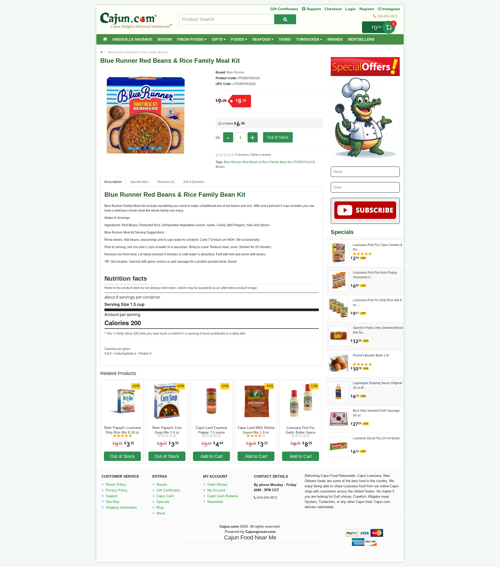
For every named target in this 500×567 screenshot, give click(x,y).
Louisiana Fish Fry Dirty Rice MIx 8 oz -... (377, 302)
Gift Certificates (284, 9)
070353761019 (304, 162)
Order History (216, 484)
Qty (218, 137)
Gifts (218, 39)
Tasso (285, 39)
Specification (139, 182)
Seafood (261, 39)
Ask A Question (193, 182)
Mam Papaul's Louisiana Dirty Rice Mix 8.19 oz (122, 430)
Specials (162, 502)
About (160, 513)
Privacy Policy (116, 490)
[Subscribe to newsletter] (365, 211)
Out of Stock (278, 137)
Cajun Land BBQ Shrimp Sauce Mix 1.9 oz (256, 430)
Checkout (333, 9)
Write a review (261, 155)
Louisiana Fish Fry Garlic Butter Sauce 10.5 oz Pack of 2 (300, 430)
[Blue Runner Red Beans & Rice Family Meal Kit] (145, 158)
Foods (238, 39)
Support (111, 496)
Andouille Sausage (132, 39)
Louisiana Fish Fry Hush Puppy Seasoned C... (375, 275)
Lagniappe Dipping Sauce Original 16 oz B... (377, 385)
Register (366, 9)
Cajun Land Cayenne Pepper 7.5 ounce (211, 430)
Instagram (390, 9)
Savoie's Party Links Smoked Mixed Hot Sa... (378, 330)
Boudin (165, 39)
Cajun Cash (164, 496)
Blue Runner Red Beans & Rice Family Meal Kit (137, 52)
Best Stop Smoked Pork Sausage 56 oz (376, 413)
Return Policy (115, 484)
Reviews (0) (166, 182)
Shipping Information (121, 507)
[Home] (105, 39)
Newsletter (214, 502)
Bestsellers (361, 39)
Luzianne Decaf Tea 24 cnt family (376, 438)
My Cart (388, 27)
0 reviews (242, 155)
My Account (215, 490)
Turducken (308, 39)
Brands (335, 39)
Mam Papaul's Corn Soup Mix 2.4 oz (167, 430)
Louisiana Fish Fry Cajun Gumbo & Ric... (377, 247)
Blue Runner (236, 72)
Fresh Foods (190, 39)
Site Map (112, 502)
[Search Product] (285, 19)
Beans (220, 167)
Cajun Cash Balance (222, 496)
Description (113, 182)
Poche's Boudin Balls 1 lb (371, 355)
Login (350, 9)
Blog (159, 507)
